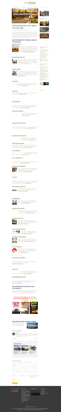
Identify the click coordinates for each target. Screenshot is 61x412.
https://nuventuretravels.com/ (25, 63)
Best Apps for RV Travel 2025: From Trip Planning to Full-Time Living (32, 352)
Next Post (36, 338)
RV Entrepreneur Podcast (28, 50)
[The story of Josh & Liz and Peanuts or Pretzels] (44, 13)
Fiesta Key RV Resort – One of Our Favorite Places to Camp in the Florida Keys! (24, 352)
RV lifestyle (21, 32)
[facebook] (15, 391)
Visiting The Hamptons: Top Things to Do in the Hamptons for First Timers (44, 68)
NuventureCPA (21, 62)
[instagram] (17, 391)
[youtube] (12, 391)
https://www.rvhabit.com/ (24, 85)
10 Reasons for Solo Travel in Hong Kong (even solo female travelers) (44, 60)
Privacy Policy (43, 394)
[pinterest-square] (14, 391)
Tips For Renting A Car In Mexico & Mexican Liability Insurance (43, 57)
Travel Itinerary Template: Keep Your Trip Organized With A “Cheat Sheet (44, 51)
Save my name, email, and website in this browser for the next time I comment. (33, 376)
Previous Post (14, 338)
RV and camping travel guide (20, 325)
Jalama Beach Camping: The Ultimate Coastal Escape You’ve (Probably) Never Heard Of (17, 352)
